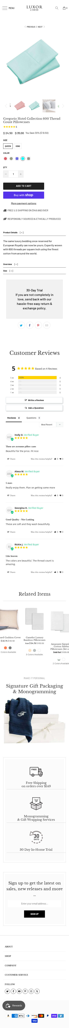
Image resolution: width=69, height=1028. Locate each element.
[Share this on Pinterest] (38, 325)
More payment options (23, 203)
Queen (8, 146)
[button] (56, 459)
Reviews (11, 417)
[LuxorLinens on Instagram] (31, 991)
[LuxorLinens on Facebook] (13, 991)
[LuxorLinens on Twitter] (7, 991)
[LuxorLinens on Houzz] (37, 991)
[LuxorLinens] (34, 8)
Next (40, 27)
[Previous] (6, 105)
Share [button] (12, 459)
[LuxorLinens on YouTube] (19, 991)
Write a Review (36, 400)
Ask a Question (36, 407)
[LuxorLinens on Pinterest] (25, 991)
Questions (31, 417)
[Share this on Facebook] (29, 325)
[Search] (58, 8)
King (18, 146)
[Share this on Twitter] (21, 325)
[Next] (62, 105)
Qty (5, 167)
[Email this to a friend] (46, 325)
